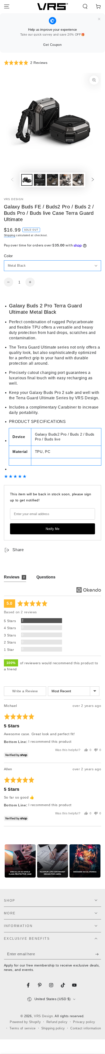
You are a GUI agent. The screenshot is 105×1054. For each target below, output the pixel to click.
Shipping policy (53, 1028)
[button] (85, 6)
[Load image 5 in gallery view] (78, 179)
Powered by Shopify (25, 1022)
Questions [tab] (45, 577)
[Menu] (6, 6)
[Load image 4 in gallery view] (65, 179)
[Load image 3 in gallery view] (52, 179)
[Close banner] (99, 19)
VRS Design (14, 199)
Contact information (85, 1028)
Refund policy (57, 1022)
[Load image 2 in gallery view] (39, 179)
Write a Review (25, 691)
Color (8, 256)
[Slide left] (12, 179)
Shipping (9, 235)
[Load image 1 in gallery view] (26, 179)
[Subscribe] (98, 954)
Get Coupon (52, 45)
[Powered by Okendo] (88, 590)
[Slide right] (92, 179)
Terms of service (23, 1028)
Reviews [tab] (14, 577)
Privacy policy (84, 1022)
